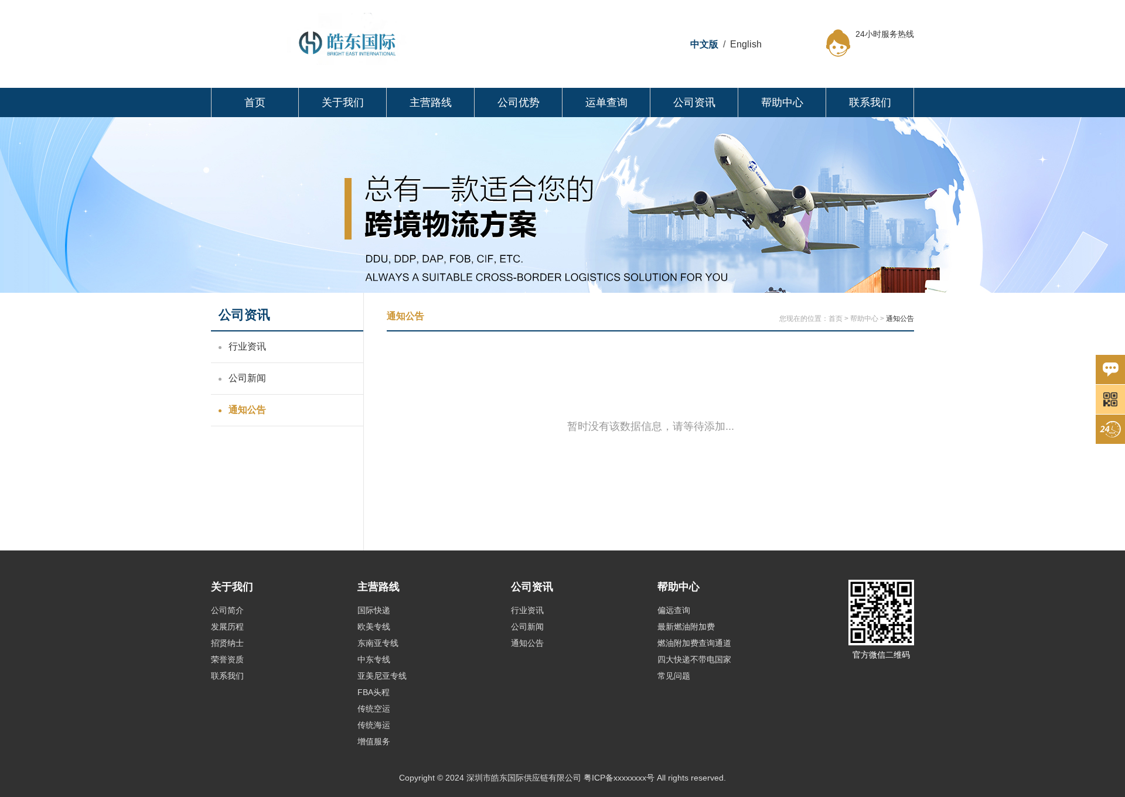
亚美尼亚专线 (382, 675)
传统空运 (373, 708)
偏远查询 (673, 610)
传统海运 (373, 725)
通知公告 (247, 410)
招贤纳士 (227, 643)
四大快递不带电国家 (694, 659)
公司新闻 (247, 378)
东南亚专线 (377, 643)
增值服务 (373, 741)
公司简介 (227, 610)
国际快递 (373, 610)
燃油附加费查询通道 (694, 643)
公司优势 (518, 102)
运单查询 (606, 102)
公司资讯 (694, 102)
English (746, 44)
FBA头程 (373, 692)
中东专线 (373, 659)
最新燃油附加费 (686, 626)
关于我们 (343, 102)
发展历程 (227, 626)
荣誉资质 (227, 659)
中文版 (704, 44)
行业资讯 (247, 346)
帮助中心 (782, 102)
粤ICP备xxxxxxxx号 (619, 777)
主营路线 (431, 102)
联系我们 (870, 102)
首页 (254, 102)
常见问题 (673, 675)
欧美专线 (373, 626)
